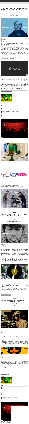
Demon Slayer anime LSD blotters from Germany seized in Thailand (9, 397)
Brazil (4, 374)
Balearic (6, 91)
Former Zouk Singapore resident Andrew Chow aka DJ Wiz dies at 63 (9, 111)
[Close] (28, 406)
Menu (27, 2)
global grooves (10, 91)
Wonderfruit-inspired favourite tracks (13, 342)
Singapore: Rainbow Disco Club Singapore (6, 108)
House (4, 91)
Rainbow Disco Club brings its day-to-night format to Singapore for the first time (14, 99)
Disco (6, 374)
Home (1, 2)
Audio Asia (14, 298)
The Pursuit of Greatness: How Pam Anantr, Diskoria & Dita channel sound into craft (11, 387)
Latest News (14, 2)
